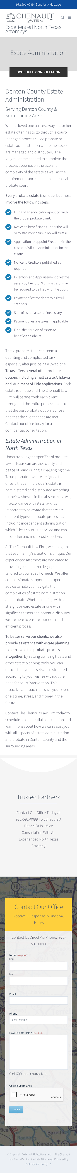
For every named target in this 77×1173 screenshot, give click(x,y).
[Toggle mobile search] (62, 17)
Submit (16, 1109)
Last (11, 974)
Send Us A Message (48, 4)
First (11, 959)
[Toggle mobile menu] (70, 17)
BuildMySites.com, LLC (38, 1164)
